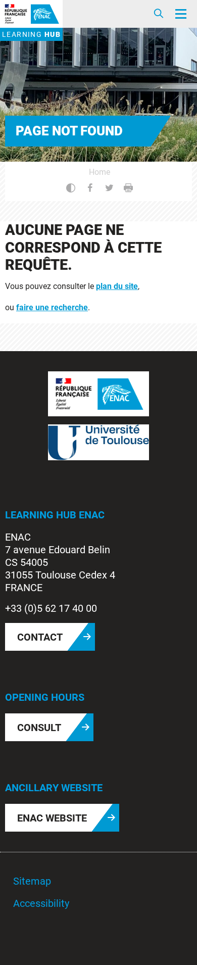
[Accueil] (31, 14)
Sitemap (32, 881)
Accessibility (41, 903)
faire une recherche (52, 307)
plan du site (117, 286)
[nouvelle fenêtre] (98, 393)
